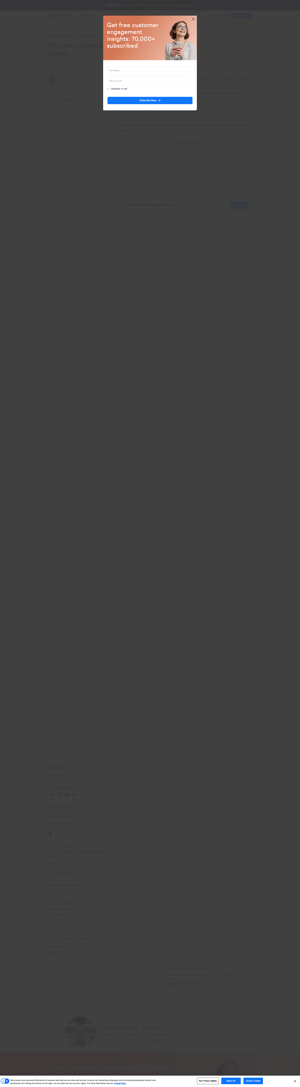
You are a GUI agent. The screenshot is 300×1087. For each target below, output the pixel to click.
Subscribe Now (148, 100)
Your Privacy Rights (208, 1081)
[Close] (295, 1081)
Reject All (231, 1081)
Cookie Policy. (120, 1083)
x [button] (193, 19)
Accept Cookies (253, 1081)
